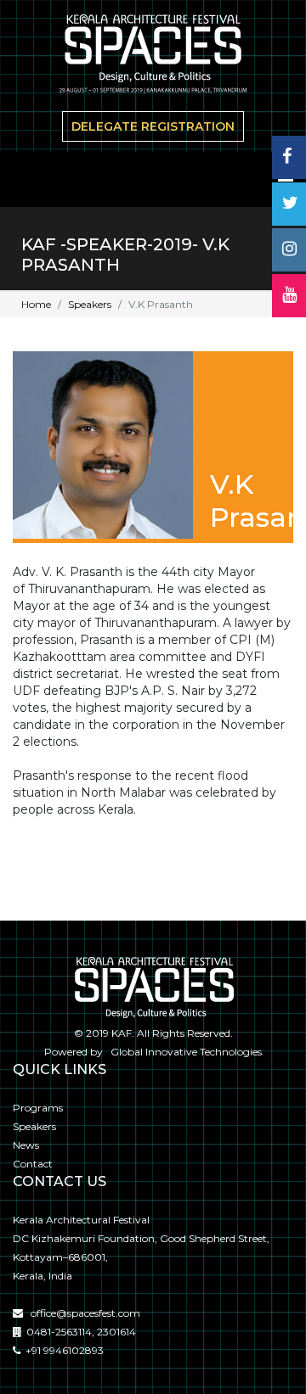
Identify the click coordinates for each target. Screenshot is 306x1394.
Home (36, 304)
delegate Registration (153, 126)
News (26, 1145)
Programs (38, 1107)
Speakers (89, 304)
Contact (33, 1163)
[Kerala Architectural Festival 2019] (153, 56)
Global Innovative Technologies (183, 1051)
